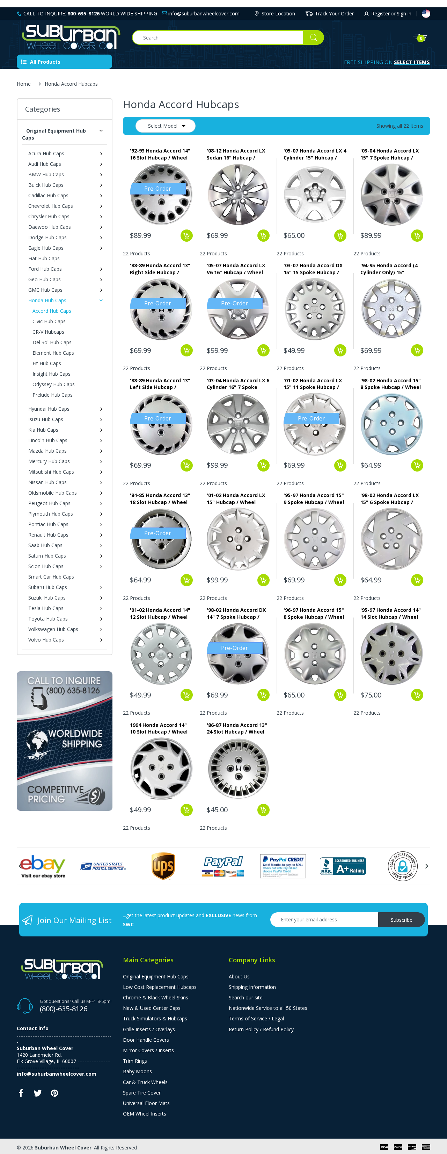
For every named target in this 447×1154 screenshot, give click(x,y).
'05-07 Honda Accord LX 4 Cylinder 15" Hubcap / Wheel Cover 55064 (315, 154)
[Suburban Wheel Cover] (69, 37)
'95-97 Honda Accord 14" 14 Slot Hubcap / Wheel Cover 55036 (390, 613)
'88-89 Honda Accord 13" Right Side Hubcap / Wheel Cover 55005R (160, 268)
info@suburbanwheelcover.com (203, 13)
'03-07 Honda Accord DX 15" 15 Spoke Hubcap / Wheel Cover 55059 (313, 268)
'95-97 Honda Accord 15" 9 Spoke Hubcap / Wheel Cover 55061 (314, 498)
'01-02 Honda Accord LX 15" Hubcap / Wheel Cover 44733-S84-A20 (236, 498)
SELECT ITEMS (412, 61)
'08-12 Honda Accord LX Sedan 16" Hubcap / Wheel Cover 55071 (236, 154)
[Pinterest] (54, 1095)
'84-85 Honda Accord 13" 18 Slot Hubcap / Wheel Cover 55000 (160, 498)
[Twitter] (38, 1095)
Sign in (404, 13)
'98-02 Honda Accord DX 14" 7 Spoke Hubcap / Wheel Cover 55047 (236, 613)
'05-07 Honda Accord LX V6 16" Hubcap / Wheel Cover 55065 (236, 268)
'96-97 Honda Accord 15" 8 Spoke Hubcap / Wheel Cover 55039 (314, 613)
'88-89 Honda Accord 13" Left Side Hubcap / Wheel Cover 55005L (160, 383)
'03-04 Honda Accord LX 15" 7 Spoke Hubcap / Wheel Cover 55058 (389, 154)
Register (380, 13)
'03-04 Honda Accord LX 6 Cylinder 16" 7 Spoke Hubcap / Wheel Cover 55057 (238, 383)
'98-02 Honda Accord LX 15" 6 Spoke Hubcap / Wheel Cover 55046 (389, 498)
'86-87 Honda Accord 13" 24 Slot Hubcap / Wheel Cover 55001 (237, 728)
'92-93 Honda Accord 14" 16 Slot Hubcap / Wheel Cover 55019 (160, 154)
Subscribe (401, 919)
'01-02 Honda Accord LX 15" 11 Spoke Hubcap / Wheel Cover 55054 (313, 383)
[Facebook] (21, 1095)
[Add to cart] (187, 235)
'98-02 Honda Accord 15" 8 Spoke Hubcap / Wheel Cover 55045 (390, 383)
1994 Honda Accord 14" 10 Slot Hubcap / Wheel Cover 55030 (159, 728)
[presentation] (20, 866)
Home (24, 83)
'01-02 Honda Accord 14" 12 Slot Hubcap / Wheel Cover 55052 (160, 613)
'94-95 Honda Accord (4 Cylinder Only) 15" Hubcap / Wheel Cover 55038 (389, 268)
